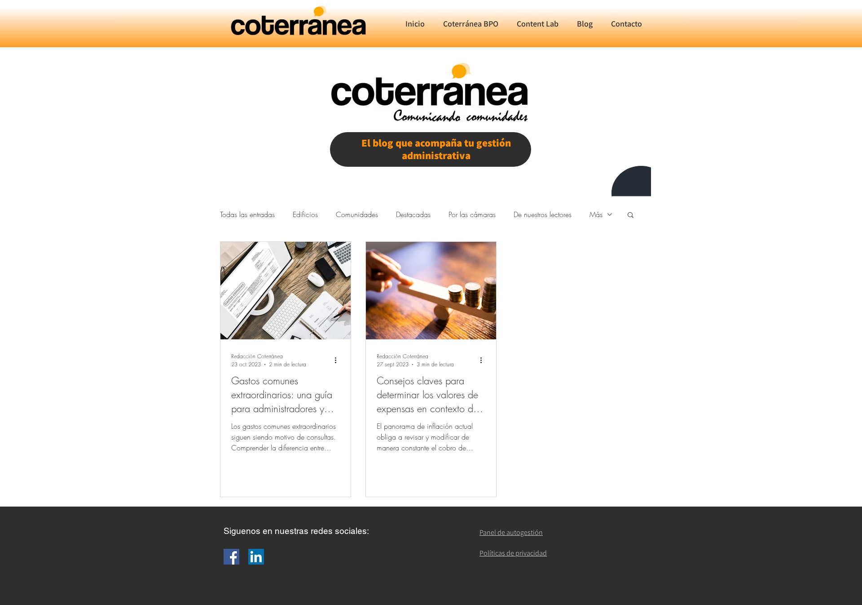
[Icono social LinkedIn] (256, 557)
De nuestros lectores (543, 214)
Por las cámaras (472, 214)
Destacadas (413, 214)
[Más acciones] (338, 360)
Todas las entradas (247, 214)
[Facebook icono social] (231, 557)
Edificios (305, 214)
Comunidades (357, 214)
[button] (630, 215)
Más (596, 214)
